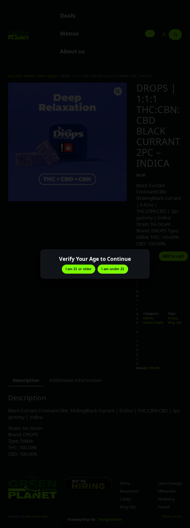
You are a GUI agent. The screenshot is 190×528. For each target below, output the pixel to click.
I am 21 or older (79, 269)
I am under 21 (112, 269)
